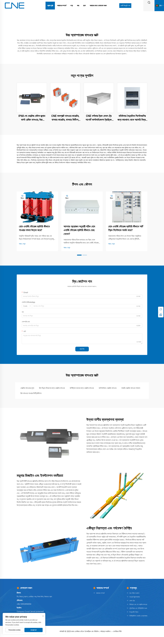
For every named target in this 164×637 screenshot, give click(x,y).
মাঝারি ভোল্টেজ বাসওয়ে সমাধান (130, 388)
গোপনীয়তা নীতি (117, 631)
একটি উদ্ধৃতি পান (125, 5)
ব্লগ (84, 5)
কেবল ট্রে (132, 601)
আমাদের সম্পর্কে (61, 5)
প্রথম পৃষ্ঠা (50, 5)
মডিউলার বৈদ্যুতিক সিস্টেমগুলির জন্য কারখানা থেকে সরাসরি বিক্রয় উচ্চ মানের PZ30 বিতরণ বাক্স (132, 118)
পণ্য (71, 5)
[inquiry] (160, 309)
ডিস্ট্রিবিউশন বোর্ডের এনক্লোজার (138, 616)
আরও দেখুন (22, 244)
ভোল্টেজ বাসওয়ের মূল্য (27, 388)
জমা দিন (82, 349)
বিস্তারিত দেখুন (32, 98)
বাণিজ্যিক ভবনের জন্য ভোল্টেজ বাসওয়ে (82, 388)
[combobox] (27, 306)
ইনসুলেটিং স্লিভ (133, 612)
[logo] (14, 5)
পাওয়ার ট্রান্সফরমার (134, 597)
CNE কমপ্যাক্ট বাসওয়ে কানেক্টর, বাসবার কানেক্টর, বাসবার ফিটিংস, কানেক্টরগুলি (65, 118)
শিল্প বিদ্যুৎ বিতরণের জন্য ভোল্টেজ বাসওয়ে (52, 388)
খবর (78, 5)
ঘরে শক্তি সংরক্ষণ (134, 593)
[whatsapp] (160, 314)
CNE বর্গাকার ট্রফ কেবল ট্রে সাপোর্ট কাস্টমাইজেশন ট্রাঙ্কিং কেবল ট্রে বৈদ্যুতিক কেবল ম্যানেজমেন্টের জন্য (99, 118)
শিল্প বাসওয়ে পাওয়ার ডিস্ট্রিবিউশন (31, 393)
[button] (79, 255)
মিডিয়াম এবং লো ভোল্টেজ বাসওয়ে (138, 604)
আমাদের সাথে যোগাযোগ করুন (98, 5)
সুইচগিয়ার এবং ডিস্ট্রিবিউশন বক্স (138, 608)
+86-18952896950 (24, 604)
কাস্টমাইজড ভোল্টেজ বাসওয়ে (107, 388)
